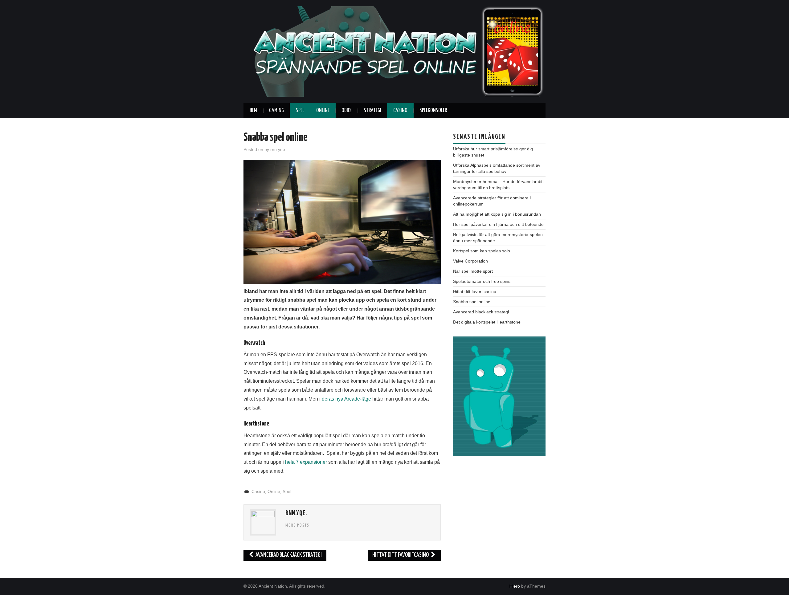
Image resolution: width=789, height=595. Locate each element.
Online (322, 110)
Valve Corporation (470, 261)
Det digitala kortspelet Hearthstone (487, 322)
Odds (346, 110)
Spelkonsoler (433, 110)
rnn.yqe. (278, 149)
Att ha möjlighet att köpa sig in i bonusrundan (497, 214)
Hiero (514, 586)
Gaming (276, 110)
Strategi (372, 110)
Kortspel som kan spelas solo (481, 250)
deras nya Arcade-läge (346, 398)
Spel (300, 110)
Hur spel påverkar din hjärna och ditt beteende (498, 224)
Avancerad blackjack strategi (288, 555)
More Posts (297, 525)
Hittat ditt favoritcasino (401, 555)
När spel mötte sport (473, 271)
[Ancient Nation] (394, 51)
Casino (400, 110)
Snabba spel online (471, 301)
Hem (253, 110)
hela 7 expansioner (306, 462)
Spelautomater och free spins (481, 281)
